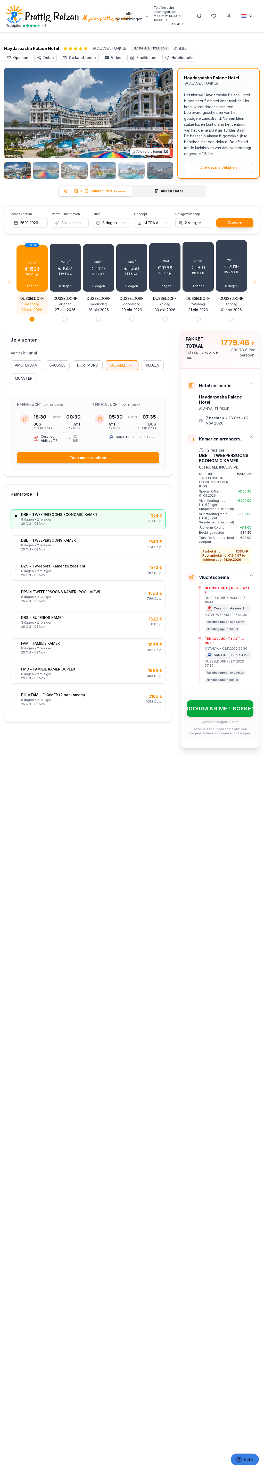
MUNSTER (23, 378)
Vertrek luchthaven (66, 214)
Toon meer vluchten (88, 457)
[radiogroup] (88, 609)
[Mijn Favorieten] (213, 16)
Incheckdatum (21, 214)
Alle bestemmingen (129, 16)
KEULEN (152, 365)
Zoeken (235, 222)
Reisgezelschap (187, 214)
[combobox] (111, 222)
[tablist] (132, 191)
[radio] (16, 516)
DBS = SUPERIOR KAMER (42, 617)
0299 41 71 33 (178, 24)
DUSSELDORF (122, 365)
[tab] (95, 191)
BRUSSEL (57, 365)
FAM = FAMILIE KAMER (40, 643)
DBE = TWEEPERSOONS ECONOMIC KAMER (59, 514)
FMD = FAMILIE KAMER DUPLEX (48, 669)
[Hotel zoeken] (199, 16)
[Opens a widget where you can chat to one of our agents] (244, 1460)
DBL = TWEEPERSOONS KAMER (48, 540)
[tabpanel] (132, 477)
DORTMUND (87, 365)
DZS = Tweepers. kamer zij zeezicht (53, 566)
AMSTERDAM (26, 365)
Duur (96, 214)
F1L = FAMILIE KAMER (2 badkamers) (53, 695)
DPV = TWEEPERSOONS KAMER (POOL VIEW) (60, 592)
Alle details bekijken (218, 167)
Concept (140, 214)
